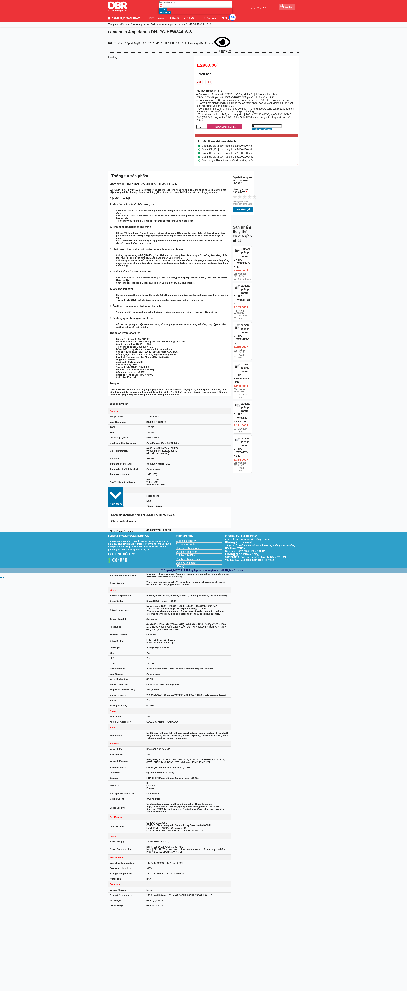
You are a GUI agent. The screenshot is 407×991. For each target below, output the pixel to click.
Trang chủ (113, 24)
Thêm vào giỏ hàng (262, 129)
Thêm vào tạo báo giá (224, 127)
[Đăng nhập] (253, 7)
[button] (115, 497)
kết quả (163, 9)
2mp (199, 81)
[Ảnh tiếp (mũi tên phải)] (3, 577)
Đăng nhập (261, 7)
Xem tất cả (165, 12)
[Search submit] (161, 6)
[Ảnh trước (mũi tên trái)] (1, 577)
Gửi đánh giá (243, 209)
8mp (208, 81)
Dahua (125, 24)
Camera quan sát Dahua (145, 24)
